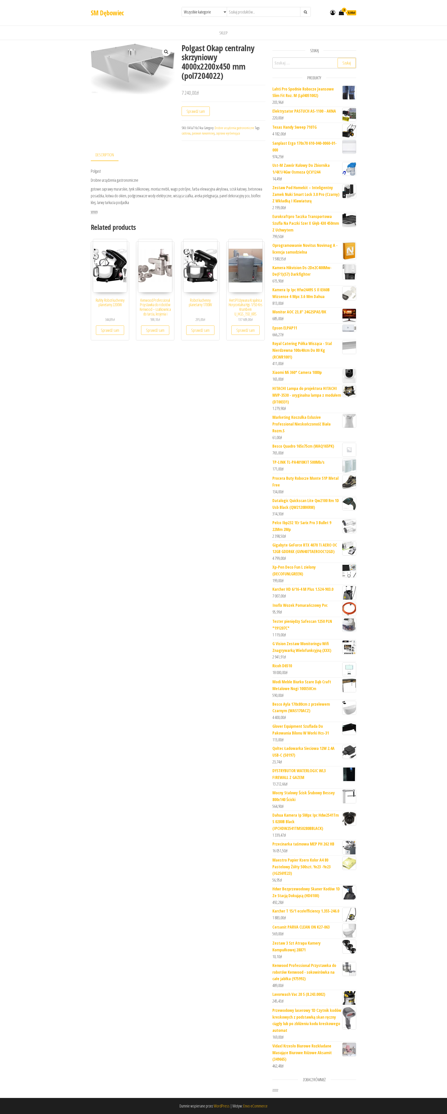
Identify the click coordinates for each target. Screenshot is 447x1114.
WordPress (222, 1106)
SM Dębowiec (107, 12)
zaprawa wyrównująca (228, 133)
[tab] (108, 155)
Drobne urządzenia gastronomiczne (234, 128)
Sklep (223, 33)
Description (104, 155)
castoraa (186, 133)
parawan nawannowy (203, 133)
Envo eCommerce (255, 1106)
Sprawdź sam (195, 111)
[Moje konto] (332, 12)
